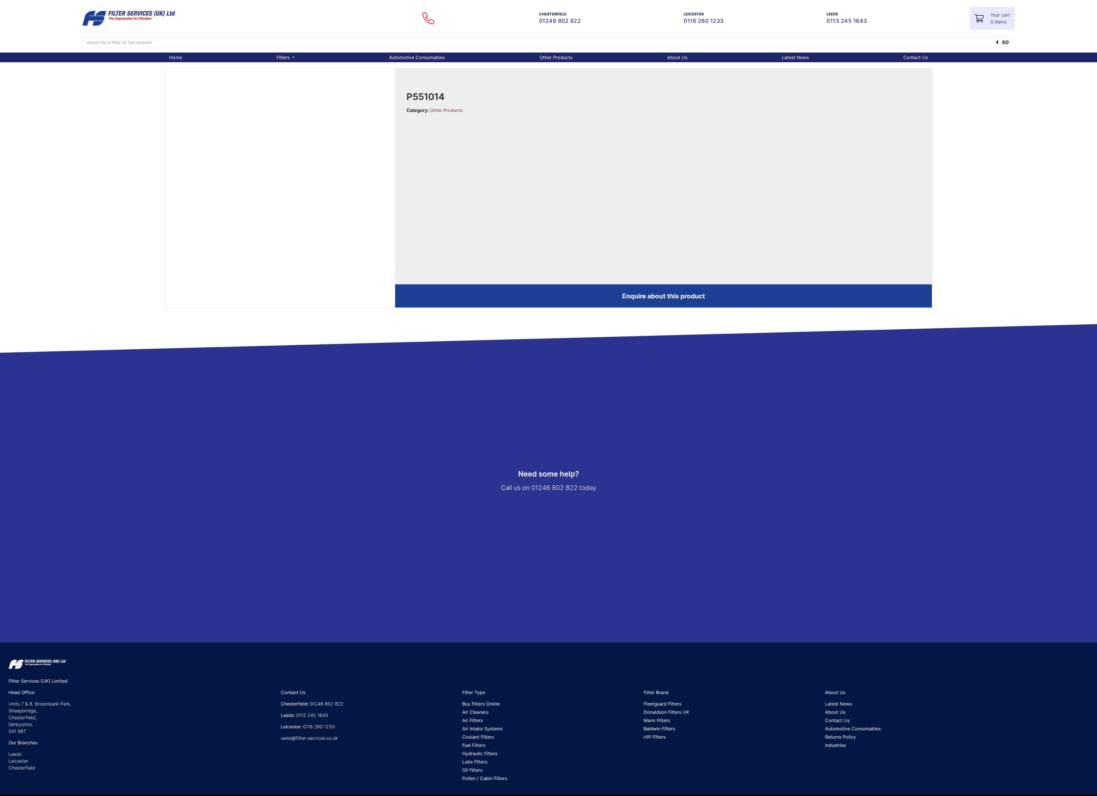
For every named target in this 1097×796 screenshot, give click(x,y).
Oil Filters (472, 770)
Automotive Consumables (417, 57)
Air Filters (472, 720)
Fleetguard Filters (662, 704)
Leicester (18, 761)
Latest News (795, 57)
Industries (835, 745)
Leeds (15, 754)
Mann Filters (657, 720)
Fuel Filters (473, 745)
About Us (677, 57)
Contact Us (915, 57)
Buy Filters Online (481, 704)
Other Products (556, 57)
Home (175, 57)
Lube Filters (474, 762)
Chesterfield (22, 768)
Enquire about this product (663, 296)
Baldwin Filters (659, 728)
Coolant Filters (478, 737)
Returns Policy (840, 737)
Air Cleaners (475, 712)
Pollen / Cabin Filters (484, 778)
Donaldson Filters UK (666, 712)
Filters (284, 57)
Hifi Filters (655, 737)
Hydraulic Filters (479, 753)
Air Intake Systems (482, 728)
